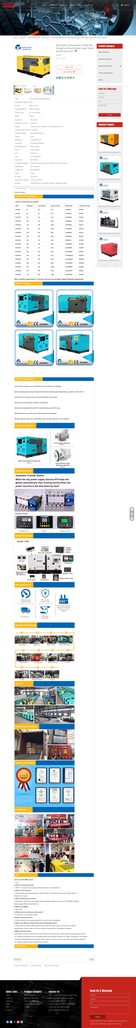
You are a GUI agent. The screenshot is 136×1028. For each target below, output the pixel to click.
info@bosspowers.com (61, 1010)
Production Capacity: (22, 180)
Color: (17, 156)
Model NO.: (18, 120)
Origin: (17, 173)
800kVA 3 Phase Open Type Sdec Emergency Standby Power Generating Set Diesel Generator (110, 179)
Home (44, 5)
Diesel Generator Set (31, 1001)
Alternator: (18, 140)
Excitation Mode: (20, 133)
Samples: (18, 183)
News (72, 5)
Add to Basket (68, 72)
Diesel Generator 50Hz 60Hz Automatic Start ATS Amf (110, 233)
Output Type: (19, 112)
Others (26, 1007)
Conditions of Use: (21, 123)
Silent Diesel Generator (51, 965)
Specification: (19, 166)
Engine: (17, 136)
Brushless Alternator (31, 998)
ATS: (16, 153)
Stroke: (17, 106)
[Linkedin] (11, 1021)
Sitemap (103, 1024)
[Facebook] (7, 1021)
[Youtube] (18, 1021)
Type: (17, 99)
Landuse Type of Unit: (22, 130)
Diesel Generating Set (21, 965)
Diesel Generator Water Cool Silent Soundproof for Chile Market (110, 260)
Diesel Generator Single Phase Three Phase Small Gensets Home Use (110, 206)
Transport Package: (21, 163)
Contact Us (88, 5)
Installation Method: (22, 102)
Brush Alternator (30, 995)
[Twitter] (14, 1021)
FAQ (79, 5)
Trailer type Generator (32, 1004)
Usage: (17, 126)
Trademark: (19, 170)
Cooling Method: (20, 109)
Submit (110, 115)
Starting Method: (21, 146)
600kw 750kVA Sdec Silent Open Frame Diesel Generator (110, 152)
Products (53, 5)
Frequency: (18, 160)
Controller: (18, 143)
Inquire (67, 67)
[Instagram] (21, 1021)
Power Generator (36, 965)
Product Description (21, 188)
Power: (17, 150)
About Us (63, 5)
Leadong (118, 1024)
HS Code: (18, 176)
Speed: (17, 116)
